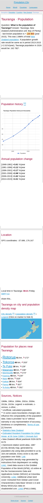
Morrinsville (8, 373)
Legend (4, 317)
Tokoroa (8, 362)
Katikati (6, 382)
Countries (23, 7)
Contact (30, 500)
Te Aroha (6, 387)
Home (8, 7)
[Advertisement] (21, 73)
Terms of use (33, 424)
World (15, 7)
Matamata (8, 370)
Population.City (21, 2)
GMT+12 (5, 294)
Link (23, 456)
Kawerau (6, 376)
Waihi (5, 379)
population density (24, 314)
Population (12, 12)
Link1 (3, 465)
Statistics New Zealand (13, 430)
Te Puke (7, 366)
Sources (23, 500)
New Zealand (28, 12)
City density (6, 314)
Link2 (13, 477)
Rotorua (9, 357)
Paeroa (5, 385)
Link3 (20, 489)
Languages (33, 7)
